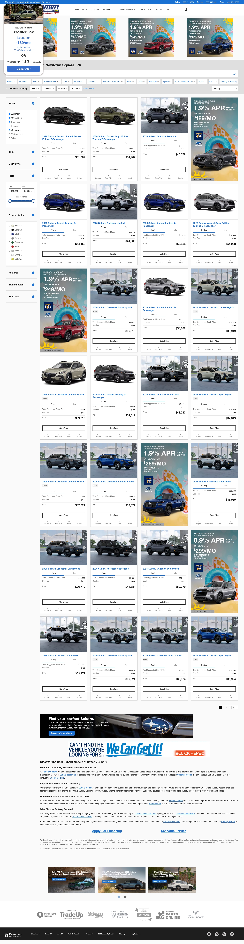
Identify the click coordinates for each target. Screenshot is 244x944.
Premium (24, 81)
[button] (114, 311)
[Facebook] (217, 935)
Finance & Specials (127, 10)
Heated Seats (51, 81)
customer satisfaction (185, 813)
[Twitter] (233, 935)
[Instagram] (225, 935)
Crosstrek (47, 88)
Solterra (122, 880)
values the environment (145, 813)
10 (233, 707)
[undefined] (116, 725)
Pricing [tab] (53, 143)
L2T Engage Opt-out (105, 934)
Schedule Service (173, 831)
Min (10, 186)
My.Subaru (135, 934)
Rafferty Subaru (50, 771)
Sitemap (122, 934)
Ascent (34, 88)
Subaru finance (176, 800)
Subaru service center (82, 816)
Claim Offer (23, 69)
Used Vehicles (109, 10)
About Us (160, 10)
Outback (74, 88)
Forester (61, 88)
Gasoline (93, 81)
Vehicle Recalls (73, 934)
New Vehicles (81, 10)
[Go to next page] (236, 707)
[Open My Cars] (185, 9)
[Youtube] (210, 935)
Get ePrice (63, 169)
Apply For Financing (107, 831)
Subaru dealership (68, 774)
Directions (35, 934)
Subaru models (85, 787)
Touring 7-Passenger (230, 81)
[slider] (10, 201)
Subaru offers (155, 803)
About (59, 934)
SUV (36, 81)
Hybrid (11, 81)
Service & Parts (145, 10)
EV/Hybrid (94, 10)
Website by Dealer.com (13, 935)
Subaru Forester (184, 774)
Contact (48, 934)
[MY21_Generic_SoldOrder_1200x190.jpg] (116, 726)
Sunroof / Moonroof (113, 81)
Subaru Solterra (57, 777)
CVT (66, 81)
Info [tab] (74, 143)
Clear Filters (88, 88)
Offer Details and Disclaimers (202, 179)
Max (24, 186)
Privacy (89, 934)
